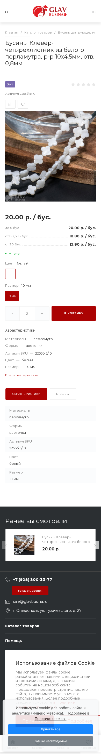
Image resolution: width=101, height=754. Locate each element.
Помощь (13, 640)
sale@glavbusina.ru (30, 601)
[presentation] (6, 545)
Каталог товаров (22, 626)
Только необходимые (50, 741)
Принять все (50, 729)
